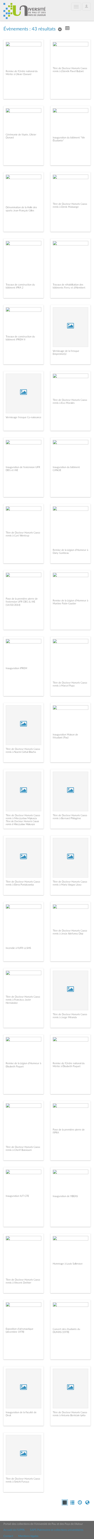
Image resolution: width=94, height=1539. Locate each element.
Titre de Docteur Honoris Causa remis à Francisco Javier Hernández (23, 1000)
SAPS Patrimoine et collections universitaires (56, 1529)
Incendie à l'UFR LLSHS (18, 948)
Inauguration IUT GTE (17, 1196)
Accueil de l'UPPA (14, 1529)
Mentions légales (28, 1536)
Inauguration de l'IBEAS (65, 1196)
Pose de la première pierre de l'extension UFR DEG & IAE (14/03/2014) (22, 601)
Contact (8, 1536)
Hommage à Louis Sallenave (68, 1263)
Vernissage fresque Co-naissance (23, 417)
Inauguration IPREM (16, 668)
